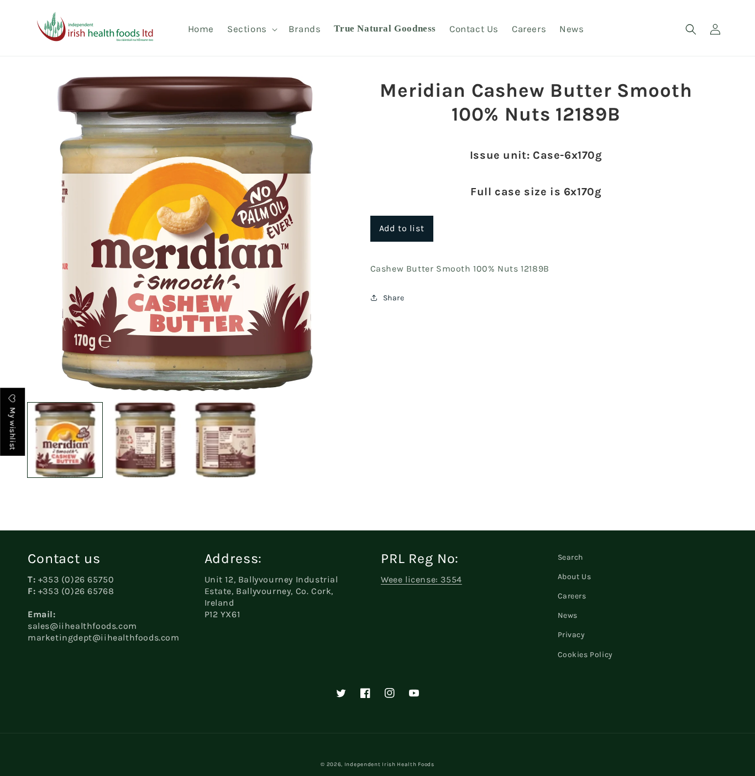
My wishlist (12, 427)
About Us (574, 576)
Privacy (571, 634)
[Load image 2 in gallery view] (145, 440)
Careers (572, 596)
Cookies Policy (585, 654)
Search (571, 557)
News (568, 615)
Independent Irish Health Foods (389, 764)
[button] (251, 28)
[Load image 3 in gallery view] (225, 440)
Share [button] (394, 298)
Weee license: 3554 (421, 579)
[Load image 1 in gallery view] (65, 440)
